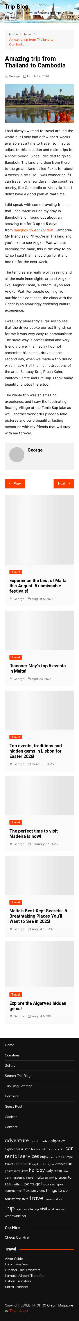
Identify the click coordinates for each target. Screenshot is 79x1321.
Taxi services (34, 1190)
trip (10, 1208)
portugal (33, 1184)
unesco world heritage (27, 1209)
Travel (16, 572)
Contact (11, 1127)
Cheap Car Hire (17, 1237)
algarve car (12, 1149)
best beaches (47, 1149)
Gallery (10, 1065)
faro (54, 1164)
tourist (10, 1199)
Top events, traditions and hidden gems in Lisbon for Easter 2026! (35, 751)
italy (49, 1170)
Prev (17, 483)
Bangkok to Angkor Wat (34, 230)
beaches (35, 1149)
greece (25, 1170)
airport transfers (40, 1141)
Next (61, 483)
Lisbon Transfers (18, 1281)
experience (22, 1163)
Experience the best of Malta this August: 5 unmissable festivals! (37, 586)
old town (49, 1177)
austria (25, 1149)
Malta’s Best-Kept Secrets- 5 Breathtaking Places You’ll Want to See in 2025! (38, 916)
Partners (12, 1096)
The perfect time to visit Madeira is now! (33, 833)
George (14, 76)
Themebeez (18, 1310)
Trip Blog (16, 6)
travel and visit (54, 1199)
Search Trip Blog (18, 1075)
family (47, 1164)
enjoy (44, 1157)
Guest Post (13, 1106)
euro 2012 (55, 1157)
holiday (37, 1170)
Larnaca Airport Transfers (25, 1275)
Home (9, 1045)
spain (60, 1184)
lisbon (58, 1170)
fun (69, 1163)
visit (43, 1208)
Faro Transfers (16, 1264)
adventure (17, 1140)
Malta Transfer (16, 1287)
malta (39, 1177)
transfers (22, 1199)
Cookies (11, 1116)
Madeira (28, 1177)
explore (37, 1164)
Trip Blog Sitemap (18, 1086)
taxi (20, 1190)
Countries (12, 1055)
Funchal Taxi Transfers (23, 1270)
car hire (60, 1149)
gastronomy (13, 1170)
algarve (57, 1140)
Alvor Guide (14, 1258)
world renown (56, 1209)
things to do (57, 1190)
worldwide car (15, 1216)
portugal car (49, 1184)
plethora (17, 1184)
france (61, 1164)
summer (11, 1191)
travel (37, 1198)
